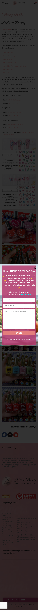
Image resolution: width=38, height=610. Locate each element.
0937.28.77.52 (26, 294)
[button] (34, 267)
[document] (19, 305)
